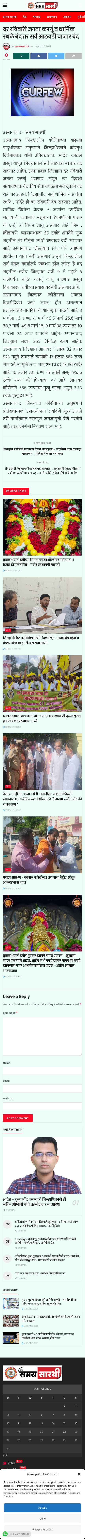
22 (64, 1432)
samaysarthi (21, 46)
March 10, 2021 (43, 46)
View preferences (42, 1529)
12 (30, 1423)
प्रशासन (67, 16)
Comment (10, 1013)
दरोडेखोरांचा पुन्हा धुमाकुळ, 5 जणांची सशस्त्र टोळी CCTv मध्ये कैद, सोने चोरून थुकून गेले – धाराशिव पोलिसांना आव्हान (47, 1258)
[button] (79, 1474)
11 (19, 1423)
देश (24, 16)
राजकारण (52, 16)
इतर (8, 552)
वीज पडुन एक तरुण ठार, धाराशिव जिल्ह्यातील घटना (40, 1273)
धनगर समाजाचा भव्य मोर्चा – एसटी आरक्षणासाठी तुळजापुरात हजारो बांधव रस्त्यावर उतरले (42, 718)
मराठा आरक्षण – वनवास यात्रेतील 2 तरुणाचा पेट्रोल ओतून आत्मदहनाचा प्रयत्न (39, 880)
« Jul (5, 1455)
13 (42, 1423)
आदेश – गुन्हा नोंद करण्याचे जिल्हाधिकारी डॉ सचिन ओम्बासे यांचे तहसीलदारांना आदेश (34, 1202)
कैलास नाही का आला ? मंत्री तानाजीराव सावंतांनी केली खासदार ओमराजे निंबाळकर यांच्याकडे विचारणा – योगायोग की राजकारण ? (42, 799)
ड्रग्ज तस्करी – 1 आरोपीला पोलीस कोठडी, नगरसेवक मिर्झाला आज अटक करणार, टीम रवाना (48, 1336)
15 (64, 1423)
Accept (42, 1507)
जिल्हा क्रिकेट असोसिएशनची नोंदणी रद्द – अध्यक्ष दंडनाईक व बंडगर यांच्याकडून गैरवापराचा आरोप (41, 640)
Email (6, 1081)
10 (8, 1423)
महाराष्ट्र (36, 16)
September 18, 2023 (13, 727)
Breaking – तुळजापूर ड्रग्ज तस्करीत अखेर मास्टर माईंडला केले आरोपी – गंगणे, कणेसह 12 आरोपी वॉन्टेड (45, 1241)
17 (8, 1432)
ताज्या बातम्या (10, 16)
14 (53, 1423)
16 (76, 1423)
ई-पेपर (11, 1463)
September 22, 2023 (13, 570)
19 (30, 1432)
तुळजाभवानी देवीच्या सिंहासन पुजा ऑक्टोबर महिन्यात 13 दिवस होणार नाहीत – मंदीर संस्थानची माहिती (38, 562)
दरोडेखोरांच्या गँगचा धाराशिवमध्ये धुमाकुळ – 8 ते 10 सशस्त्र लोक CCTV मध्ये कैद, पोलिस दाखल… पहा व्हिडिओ (46, 1224)
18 (19, 1432)
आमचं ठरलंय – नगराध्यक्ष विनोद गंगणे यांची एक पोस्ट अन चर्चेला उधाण (51, 1319)
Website (8, 1098)
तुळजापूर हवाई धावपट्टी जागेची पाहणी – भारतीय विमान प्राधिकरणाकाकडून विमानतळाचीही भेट (49, 1302)
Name (6, 1063)
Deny (43, 1518)
